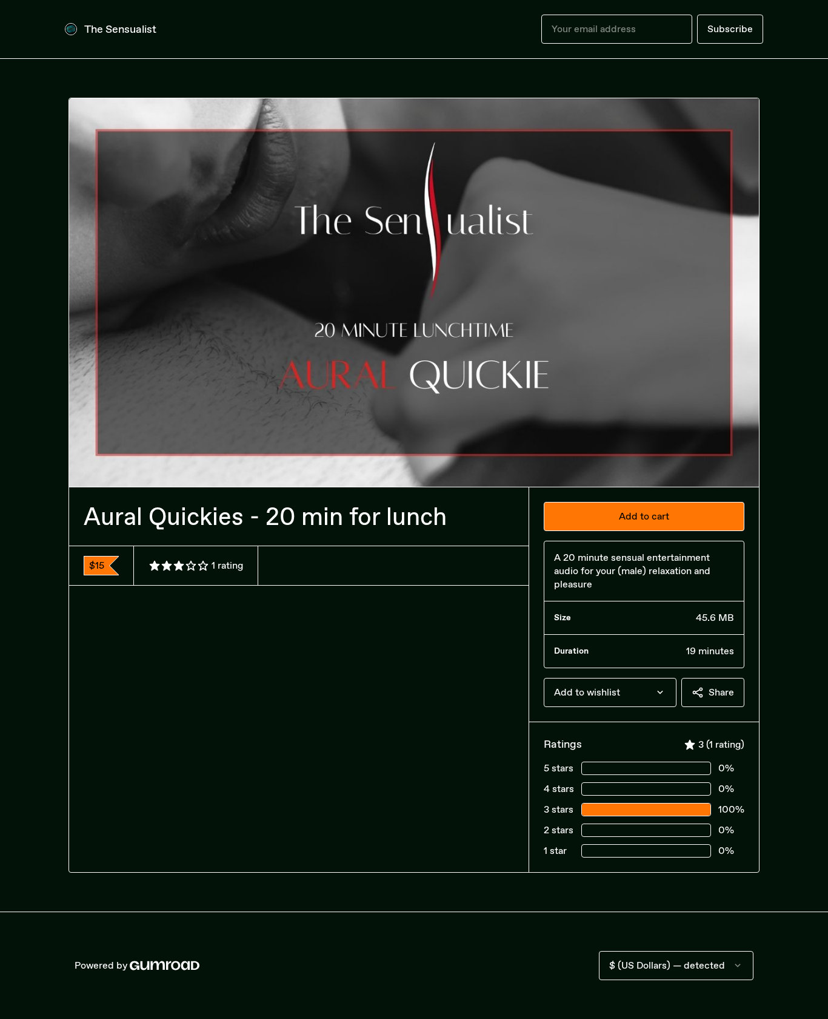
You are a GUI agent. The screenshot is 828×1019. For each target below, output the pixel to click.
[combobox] (610, 692)
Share (721, 692)
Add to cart (644, 516)
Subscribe (730, 29)
